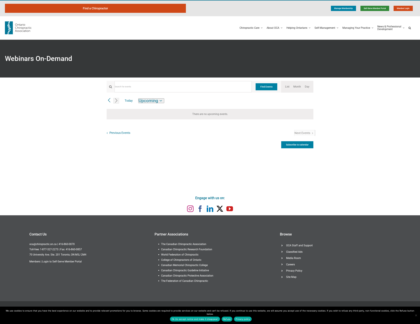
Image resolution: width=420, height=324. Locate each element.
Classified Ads (294, 251)
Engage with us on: (210, 198)
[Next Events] (116, 101)
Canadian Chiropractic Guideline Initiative (185, 270)
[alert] (210, 114)
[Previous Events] (109, 100)
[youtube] (229, 208)
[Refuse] (416, 315)
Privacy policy (243, 319)
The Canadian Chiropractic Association (183, 244)
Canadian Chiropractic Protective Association (187, 275)
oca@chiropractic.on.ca (43, 244)
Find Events (266, 86)
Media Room (293, 258)
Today (129, 100)
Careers (290, 264)
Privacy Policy (294, 270)
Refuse (227, 319)
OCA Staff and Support (299, 245)
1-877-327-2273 (49, 249)
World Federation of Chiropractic (180, 254)
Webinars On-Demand (38, 59)
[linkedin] (210, 208)
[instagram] (190, 208)
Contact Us (38, 234)
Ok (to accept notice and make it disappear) (195, 319)
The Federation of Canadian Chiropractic (184, 280)
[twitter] (220, 208)
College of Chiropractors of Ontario (181, 259)
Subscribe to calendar (297, 144)
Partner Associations (171, 234)
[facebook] (200, 208)
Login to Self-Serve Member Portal (62, 261)
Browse (286, 234)
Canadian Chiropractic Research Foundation (186, 249)
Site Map (291, 277)
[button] (410, 27)
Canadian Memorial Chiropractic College (184, 265)
